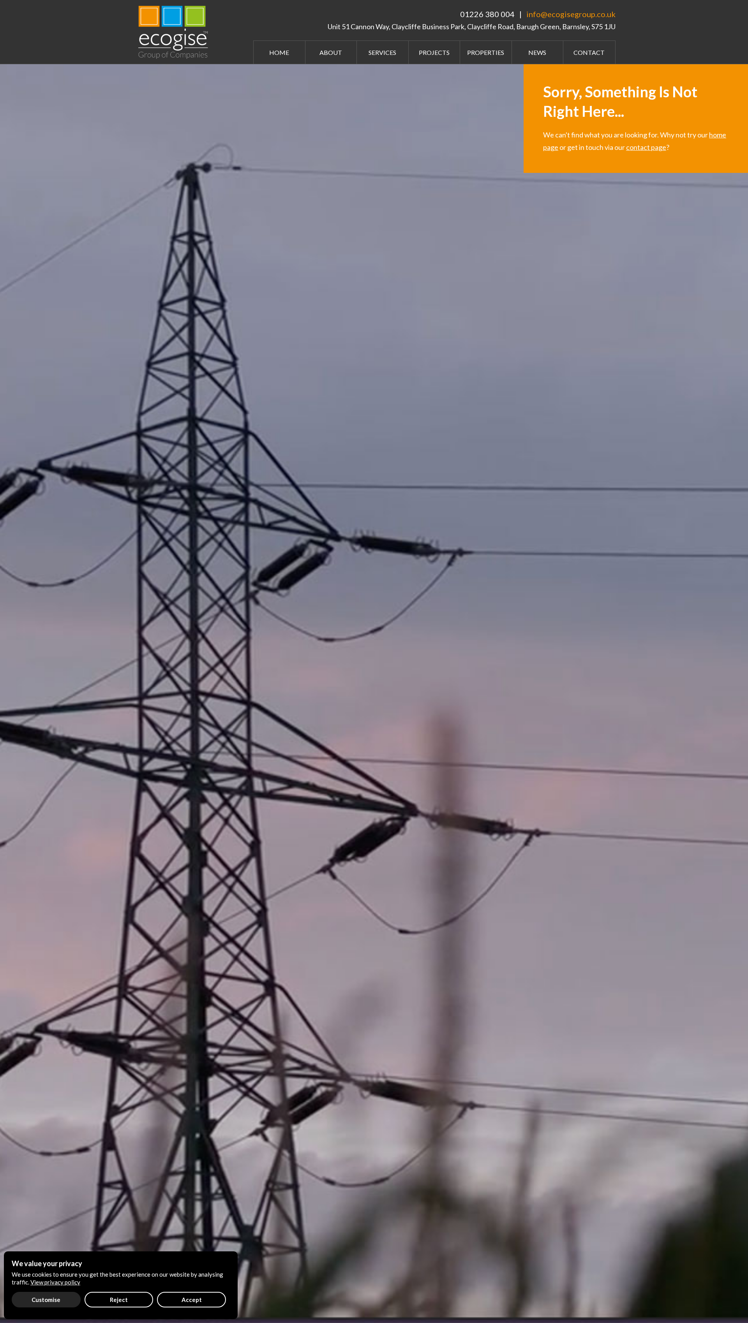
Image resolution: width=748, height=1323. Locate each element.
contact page (646, 147)
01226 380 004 (487, 14)
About (330, 52)
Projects (434, 52)
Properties (485, 52)
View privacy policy (55, 1282)
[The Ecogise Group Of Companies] (175, 31)
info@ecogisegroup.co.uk (571, 14)
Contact (589, 52)
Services (382, 52)
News (537, 52)
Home (279, 52)
